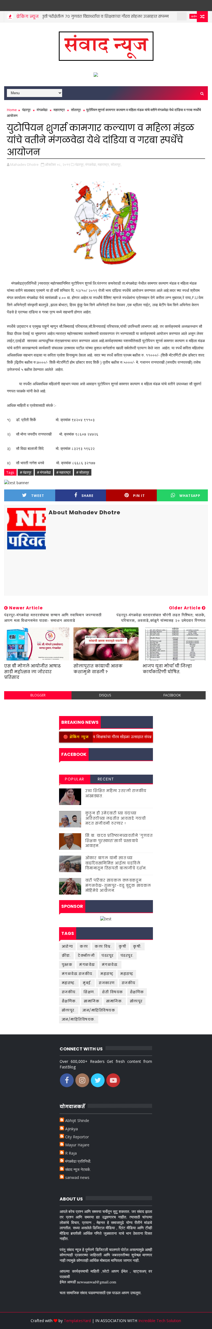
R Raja (71, 1153)
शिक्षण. (89, 992)
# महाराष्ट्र (63, 472)
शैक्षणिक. (69, 1001)
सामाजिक (91, 1001)
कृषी (122, 946)
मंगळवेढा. (110, 964)
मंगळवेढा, (91, 164)
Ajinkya (71, 1128)
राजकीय (129, 983)
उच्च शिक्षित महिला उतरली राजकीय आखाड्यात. (116, 793)
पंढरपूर (26, 109)
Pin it (139, 495)
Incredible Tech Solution (159, 1320)
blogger (38, 695)
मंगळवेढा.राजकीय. (78, 973)
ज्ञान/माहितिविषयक (99, 1010)
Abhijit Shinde (77, 1120)
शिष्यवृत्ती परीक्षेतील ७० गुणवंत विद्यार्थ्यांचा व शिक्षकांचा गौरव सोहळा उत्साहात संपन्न (84, 16)
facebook (172, 695)
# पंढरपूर (25, 472)
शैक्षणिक (137, 992)
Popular (74, 779)
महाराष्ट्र (59, 109)
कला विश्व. (103, 946)
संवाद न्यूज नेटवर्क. (78, 1169)
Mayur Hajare (77, 1144)
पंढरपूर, (79, 164)
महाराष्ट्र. (69, 983)
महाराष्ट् (106, 973)
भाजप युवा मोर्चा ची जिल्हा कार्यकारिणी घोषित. (167, 668)
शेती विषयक (112, 992)
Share (87, 495)
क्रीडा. (66, 955)
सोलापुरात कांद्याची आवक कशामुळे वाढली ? (98, 668)
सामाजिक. (114, 1001)
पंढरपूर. (127, 955)
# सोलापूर (82, 472)
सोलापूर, (116, 164)
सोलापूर (76, 109)
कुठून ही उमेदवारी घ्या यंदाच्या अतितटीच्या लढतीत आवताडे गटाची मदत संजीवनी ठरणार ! (115, 818)
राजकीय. (69, 992)
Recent (106, 779)
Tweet (37, 495)
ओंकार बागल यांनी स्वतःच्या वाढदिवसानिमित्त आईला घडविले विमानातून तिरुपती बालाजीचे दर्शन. (116, 863)
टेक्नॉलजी (86, 955)
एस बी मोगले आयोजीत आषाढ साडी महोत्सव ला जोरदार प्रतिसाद (32, 671)
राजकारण (107, 983)
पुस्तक (67, 964)
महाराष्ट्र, (104, 164)
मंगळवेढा (42, 109)
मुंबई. (87, 983)
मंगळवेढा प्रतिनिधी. (78, 1161)
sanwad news (77, 1177)
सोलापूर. (69, 1010)
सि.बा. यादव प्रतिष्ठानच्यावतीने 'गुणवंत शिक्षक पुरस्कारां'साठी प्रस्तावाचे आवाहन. (119, 840)
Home (12, 109)
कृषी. (137, 946)
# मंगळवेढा (44, 472)
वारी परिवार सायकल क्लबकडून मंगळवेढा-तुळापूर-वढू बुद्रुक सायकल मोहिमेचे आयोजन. (118, 885)
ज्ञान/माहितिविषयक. (79, 1019)
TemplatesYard (77, 1320)
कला (84, 946)
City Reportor (77, 1136)
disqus (105, 695)
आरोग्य (177, 16)
